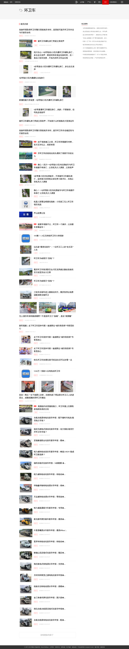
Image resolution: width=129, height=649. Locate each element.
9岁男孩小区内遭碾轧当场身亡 (32, 78)
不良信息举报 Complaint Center (86, 647)
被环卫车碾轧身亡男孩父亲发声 (51, 41)
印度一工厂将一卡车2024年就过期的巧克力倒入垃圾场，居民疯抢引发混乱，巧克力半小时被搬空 (96, 41)
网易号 (21, 35)
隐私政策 (74, 647)
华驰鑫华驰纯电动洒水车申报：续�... (49, 485)
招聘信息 (63, 647)
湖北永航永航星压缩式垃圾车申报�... (49, 609)
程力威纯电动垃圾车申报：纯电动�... (49, 474)
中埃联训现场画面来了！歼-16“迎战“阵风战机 (96, 54)
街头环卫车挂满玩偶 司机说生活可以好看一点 (53, 360)
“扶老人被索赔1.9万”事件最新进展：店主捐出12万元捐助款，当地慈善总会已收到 (96, 38)
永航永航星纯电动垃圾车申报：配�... (49, 620)
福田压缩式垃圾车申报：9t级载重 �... (50, 463)
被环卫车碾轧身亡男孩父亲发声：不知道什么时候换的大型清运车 (46, 121)
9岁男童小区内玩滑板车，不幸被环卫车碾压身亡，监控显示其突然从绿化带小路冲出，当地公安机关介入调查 (53, 179)
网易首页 (6, 2)
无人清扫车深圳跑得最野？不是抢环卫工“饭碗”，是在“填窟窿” (45, 316)
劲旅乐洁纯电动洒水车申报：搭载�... (49, 586)
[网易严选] (89, 2)
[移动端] (76, 2)
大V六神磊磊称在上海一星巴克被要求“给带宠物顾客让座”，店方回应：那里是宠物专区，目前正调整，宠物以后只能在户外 (96, 48)
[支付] (95, 2)
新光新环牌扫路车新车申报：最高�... (49, 519)
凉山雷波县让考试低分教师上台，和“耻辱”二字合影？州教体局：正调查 (96, 31)
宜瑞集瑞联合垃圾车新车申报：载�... (49, 440)
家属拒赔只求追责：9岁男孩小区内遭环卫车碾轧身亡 (41, 100)
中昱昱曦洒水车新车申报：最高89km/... (50, 530)
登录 (105, 2)
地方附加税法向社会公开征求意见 (93, 44)
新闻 (36, 253)
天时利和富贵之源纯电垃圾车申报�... (49, 575)
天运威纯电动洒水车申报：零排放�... (49, 497)
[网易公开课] (82, 2)
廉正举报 (97, 647)
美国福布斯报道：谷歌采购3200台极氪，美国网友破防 (96, 51)
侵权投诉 (102, 647)
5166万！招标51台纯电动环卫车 (47, 371)
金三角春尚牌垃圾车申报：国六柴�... (49, 598)
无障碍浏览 (17, 2)
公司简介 (52, 647)
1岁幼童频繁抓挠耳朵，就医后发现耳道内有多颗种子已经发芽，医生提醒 (96, 28)
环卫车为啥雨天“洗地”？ (44, 258)
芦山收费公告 (39, 213)
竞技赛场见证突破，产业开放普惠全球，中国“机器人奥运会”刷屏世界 (96, 58)
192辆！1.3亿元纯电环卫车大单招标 (49, 236)
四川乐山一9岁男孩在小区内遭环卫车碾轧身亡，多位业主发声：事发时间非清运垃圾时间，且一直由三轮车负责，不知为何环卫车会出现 (54, 55)
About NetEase (45, 647)
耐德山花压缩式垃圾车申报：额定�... (49, 553)
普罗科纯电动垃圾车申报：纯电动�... (49, 541)
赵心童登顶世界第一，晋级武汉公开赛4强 (95, 35)
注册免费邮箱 (113, 2)
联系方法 (57, 647)
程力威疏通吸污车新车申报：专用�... (49, 508)
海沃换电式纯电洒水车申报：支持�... (49, 564)
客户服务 (68, 647)
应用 (11, 2)
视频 (36, 45)
